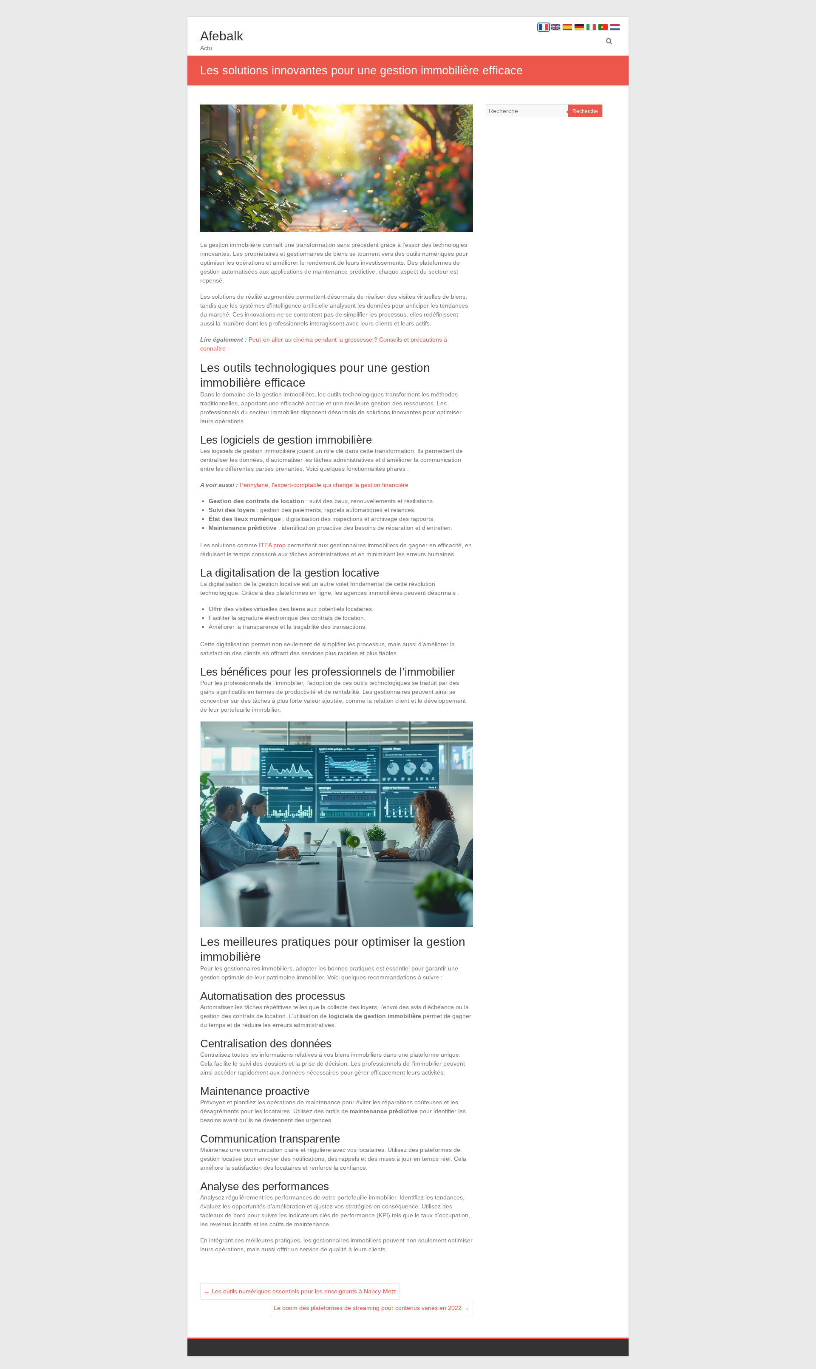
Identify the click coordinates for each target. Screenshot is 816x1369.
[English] (555, 27)
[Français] (543, 27)
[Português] (603, 27)
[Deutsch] (579, 27)
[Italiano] (591, 27)
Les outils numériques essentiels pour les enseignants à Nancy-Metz (300, 1291)
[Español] (567, 27)
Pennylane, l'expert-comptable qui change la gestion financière (324, 484)
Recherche (585, 111)
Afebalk (221, 36)
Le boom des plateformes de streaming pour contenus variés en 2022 (371, 1307)
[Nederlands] (615, 27)
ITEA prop (272, 545)
